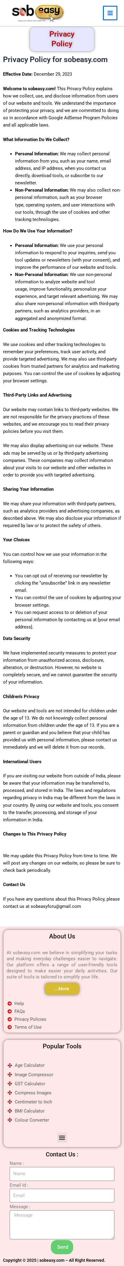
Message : (20, 1206)
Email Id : (19, 1185)
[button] (62, 1138)
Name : (17, 1163)
